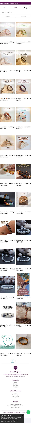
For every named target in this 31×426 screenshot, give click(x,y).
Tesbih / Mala (15, 385)
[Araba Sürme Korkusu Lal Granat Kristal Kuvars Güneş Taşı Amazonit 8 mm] (23, 114)
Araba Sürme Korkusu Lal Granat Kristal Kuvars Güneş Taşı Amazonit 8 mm (19, 127)
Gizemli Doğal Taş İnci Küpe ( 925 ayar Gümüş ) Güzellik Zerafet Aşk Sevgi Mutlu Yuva (20, 212)
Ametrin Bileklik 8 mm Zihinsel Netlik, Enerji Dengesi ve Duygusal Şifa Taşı (4, 42)
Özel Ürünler (15, 387)
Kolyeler (15, 382)
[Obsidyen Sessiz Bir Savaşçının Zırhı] (23, 58)
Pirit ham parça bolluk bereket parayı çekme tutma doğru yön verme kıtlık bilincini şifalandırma (4, 156)
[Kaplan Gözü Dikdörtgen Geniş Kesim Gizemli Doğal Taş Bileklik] (23, 341)
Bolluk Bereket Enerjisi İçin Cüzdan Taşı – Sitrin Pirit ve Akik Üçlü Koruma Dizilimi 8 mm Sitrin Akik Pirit (20, 156)
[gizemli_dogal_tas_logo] (15, 7)
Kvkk (17, 420)
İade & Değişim (15, 394)
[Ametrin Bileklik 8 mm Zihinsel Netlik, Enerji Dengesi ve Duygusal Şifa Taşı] (7, 29)
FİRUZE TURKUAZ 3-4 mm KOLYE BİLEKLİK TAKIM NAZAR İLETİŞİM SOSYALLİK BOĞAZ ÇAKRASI (4, 354)
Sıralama (7, 16)
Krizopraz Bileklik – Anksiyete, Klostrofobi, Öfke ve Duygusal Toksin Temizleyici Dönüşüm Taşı (20, 42)
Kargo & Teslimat (15, 396)
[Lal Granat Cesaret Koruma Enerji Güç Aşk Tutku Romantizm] (23, 86)
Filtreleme (23, 16)
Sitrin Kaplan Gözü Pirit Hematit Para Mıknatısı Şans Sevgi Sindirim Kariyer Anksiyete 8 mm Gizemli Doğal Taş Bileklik (19, 184)
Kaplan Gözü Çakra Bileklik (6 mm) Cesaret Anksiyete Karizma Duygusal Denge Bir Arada (4, 241)
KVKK (23, 412)
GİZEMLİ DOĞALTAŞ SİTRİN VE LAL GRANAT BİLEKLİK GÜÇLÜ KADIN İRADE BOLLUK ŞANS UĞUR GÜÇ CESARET (20, 326)
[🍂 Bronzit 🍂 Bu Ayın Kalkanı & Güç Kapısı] (7, 86)
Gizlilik (26, 412)
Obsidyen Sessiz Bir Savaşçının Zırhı (20, 71)
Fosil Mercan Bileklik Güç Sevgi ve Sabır (4, 127)
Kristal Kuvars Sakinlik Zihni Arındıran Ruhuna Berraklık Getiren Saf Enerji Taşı (3, 71)
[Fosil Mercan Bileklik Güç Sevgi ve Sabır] (7, 114)
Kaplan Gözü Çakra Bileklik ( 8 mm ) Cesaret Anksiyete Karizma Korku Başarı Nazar (4, 212)
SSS (15, 393)
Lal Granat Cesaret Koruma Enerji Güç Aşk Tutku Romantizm (19, 99)
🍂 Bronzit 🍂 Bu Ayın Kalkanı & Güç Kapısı (4, 99)
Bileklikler (15, 384)
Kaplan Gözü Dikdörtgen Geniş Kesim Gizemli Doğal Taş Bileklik (19, 354)
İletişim (15, 397)
